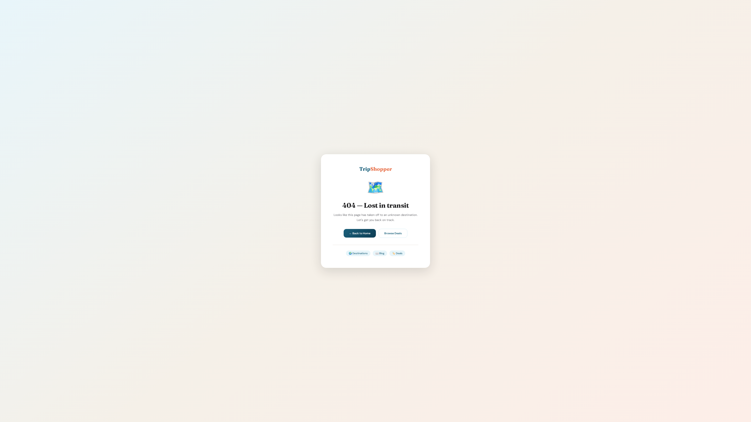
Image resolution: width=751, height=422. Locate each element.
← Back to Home (359, 233)
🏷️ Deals (397, 253)
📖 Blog (380, 253)
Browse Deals (393, 233)
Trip (375, 169)
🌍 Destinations (358, 253)
